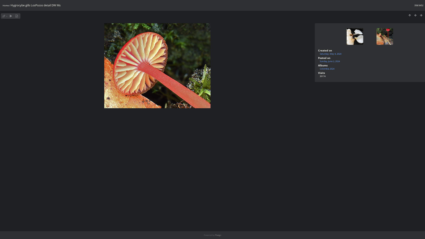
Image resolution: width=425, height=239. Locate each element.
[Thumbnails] (410, 15)
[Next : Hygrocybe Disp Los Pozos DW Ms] (421, 15)
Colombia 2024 (327, 68)
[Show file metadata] (17, 16)
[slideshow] (11, 16)
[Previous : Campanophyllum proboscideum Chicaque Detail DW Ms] (415, 15)
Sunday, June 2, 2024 (330, 61)
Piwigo (218, 235)
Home (6, 5)
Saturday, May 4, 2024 (330, 53)
